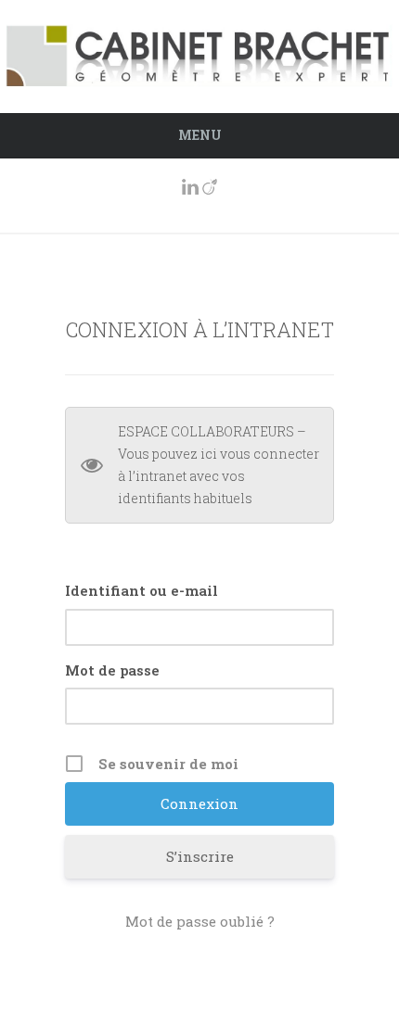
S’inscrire (200, 856)
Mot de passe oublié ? (200, 921)
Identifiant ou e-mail (141, 590)
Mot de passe (112, 670)
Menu (200, 135)
